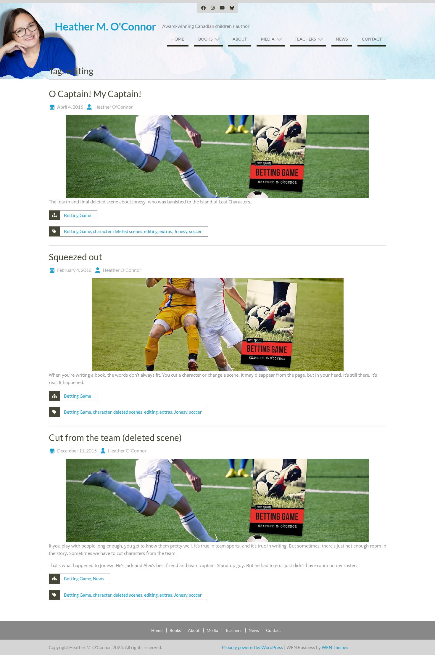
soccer (195, 231)
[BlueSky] (231, 8)
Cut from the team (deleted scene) (115, 437)
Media (268, 38)
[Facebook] (203, 8)
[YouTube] (222, 8)
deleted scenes (127, 231)
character (102, 231)
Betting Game (77, 215)
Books (205, 38)
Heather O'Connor (113, 107)
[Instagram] (212, 8)
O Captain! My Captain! (95, 93)
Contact (372, 38)
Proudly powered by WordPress (252, 647)
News (342, 38)
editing (151, 231)
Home (177, 38)
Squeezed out (75, 256)
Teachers (305, 38)
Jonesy (180, 231)
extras (166, 231)
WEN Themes (335, 647)
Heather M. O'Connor (105, 26)
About (240, 38)
